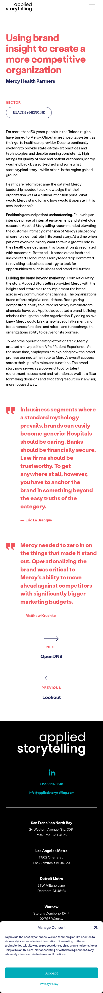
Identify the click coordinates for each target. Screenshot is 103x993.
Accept (51, 973)
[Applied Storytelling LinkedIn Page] (51, 773)
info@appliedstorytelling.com (51, 792)
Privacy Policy (49, 984)
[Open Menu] (92, 7)
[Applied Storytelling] (51, 744)
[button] (95, 927)
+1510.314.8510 (51, 784)
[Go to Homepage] (19, 7)
